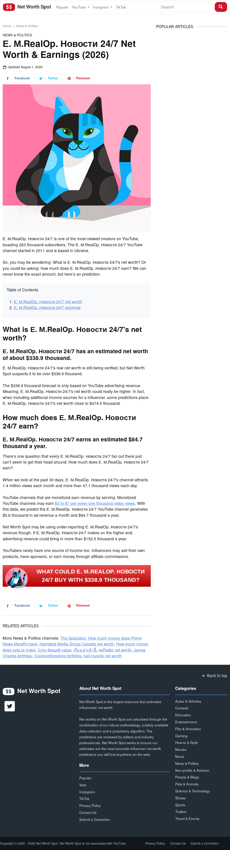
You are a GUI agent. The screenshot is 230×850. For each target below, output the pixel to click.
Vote (82, 784)
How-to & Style (186, 742)
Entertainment (186, 721)
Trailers (180, 811)
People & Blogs (187, 776)
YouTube (79, 6)
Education (183, 714)
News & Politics (27, 26)
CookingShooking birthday (58, 655)
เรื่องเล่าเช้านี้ (84, 650)
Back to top (216, 675)
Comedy (181, 707)
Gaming (181, 735)
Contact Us (88, 812)
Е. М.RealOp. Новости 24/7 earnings (47, 307)
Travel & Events (187, 818)
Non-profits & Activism (192, 770)
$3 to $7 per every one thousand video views (95, 503)
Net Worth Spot (33, 6)
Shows (180, 797)
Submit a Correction (94, 819)
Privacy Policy (90, 805)
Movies (180, 749)
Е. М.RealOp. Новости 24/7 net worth (48, 301)
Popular (62, 6)
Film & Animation (188, 728)
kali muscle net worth (103, 655)
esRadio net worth (115, 650)
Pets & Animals (187, 783)
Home (7, 26)
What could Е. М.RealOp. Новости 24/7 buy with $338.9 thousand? (91, 576)
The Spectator (73, 638)
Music (179, 756)
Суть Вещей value (54, 650)
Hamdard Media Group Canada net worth (77, 644)
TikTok (121, 6)
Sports (180, 804)
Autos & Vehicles (188, 701)
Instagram (101, 6)
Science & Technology (192, 790)
